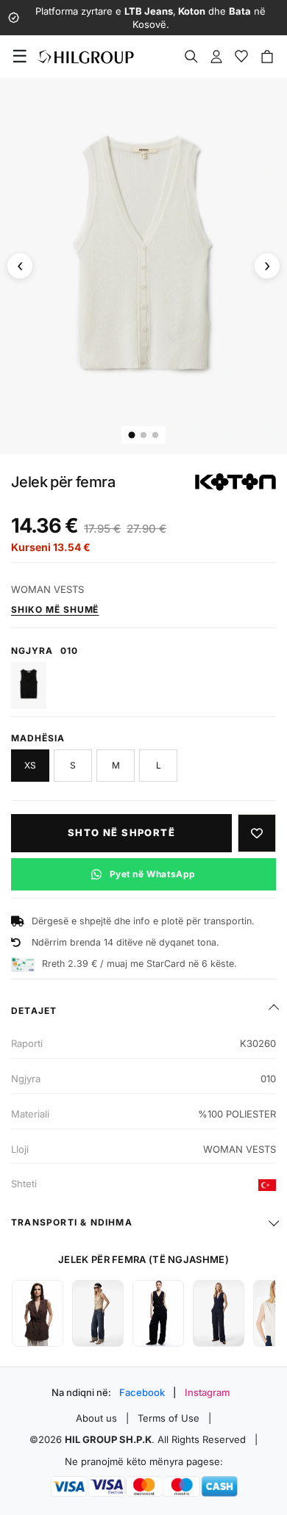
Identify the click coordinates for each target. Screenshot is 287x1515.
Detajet (34, 1010)
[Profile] (216, 56)
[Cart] (267, 56)
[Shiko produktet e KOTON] (235, 482)
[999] (28, 685)
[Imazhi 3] (155, 435)
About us (96, 1418)
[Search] (191, 56)
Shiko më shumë (55, 609)
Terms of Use (168, 1418)
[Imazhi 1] (132, 435)
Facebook (142, 1392)
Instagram (207, 1392)
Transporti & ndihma (71, 1222)
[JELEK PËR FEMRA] (37, 1313)
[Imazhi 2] (143, 435)
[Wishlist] (241, 56)
